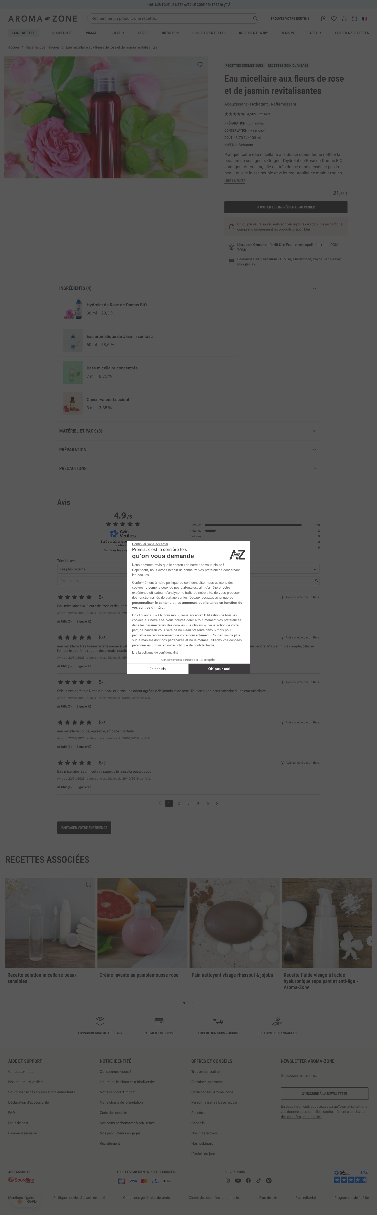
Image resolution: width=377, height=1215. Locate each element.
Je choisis (158, 669)
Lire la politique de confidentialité (155, 652)
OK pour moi (219, 669)
